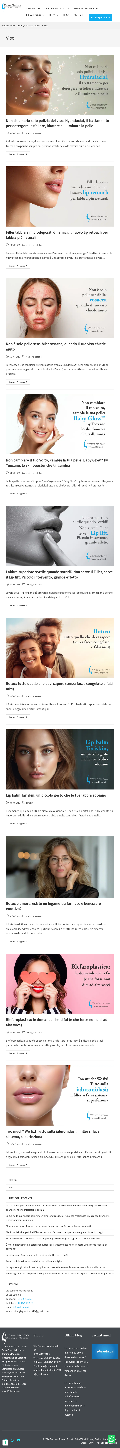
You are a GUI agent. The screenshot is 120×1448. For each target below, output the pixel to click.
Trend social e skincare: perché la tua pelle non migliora (35, 1261)
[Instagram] (12, 1440)
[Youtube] (19, 1440)
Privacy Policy (94, 1439)
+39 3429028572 (24, 1303)
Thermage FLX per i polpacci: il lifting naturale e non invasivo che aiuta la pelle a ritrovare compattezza (60, 1273)
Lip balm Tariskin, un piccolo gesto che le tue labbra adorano (56, 795)
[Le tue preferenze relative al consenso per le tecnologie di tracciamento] (5, 1442)
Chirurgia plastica (34, 584)
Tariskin (29, 802)
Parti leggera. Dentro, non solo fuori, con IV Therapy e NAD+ (37, 1255)
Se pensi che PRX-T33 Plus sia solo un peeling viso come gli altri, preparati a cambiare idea (53, 1238)
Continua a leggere (19, 153)
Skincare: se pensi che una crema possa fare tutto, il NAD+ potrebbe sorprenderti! (48, 1226)
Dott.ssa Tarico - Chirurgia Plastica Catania (21, 25)
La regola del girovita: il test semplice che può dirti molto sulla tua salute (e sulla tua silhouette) (55, 1267)
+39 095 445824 (24, 1298)
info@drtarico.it (21, 1307)
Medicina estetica (34, 133)
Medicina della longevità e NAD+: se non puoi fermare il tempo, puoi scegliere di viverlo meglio (55, 1232)
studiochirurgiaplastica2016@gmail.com (27, 1311)
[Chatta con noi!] (111, 1439)
